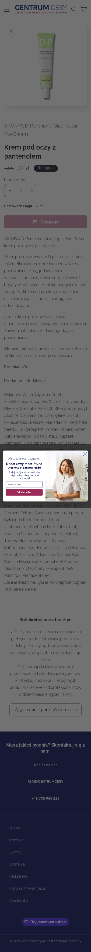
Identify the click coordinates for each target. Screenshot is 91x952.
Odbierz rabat (24, 492)
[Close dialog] (85, 454)
